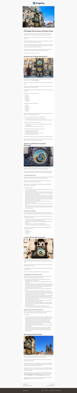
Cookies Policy (51, 390)
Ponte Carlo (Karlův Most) (50, 385)
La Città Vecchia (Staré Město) (27, 385)
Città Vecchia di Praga (35, 80)
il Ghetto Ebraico (31, 373)
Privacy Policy (58, 390)
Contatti (46, 390)
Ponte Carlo (37, 373)
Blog (42, 390)
